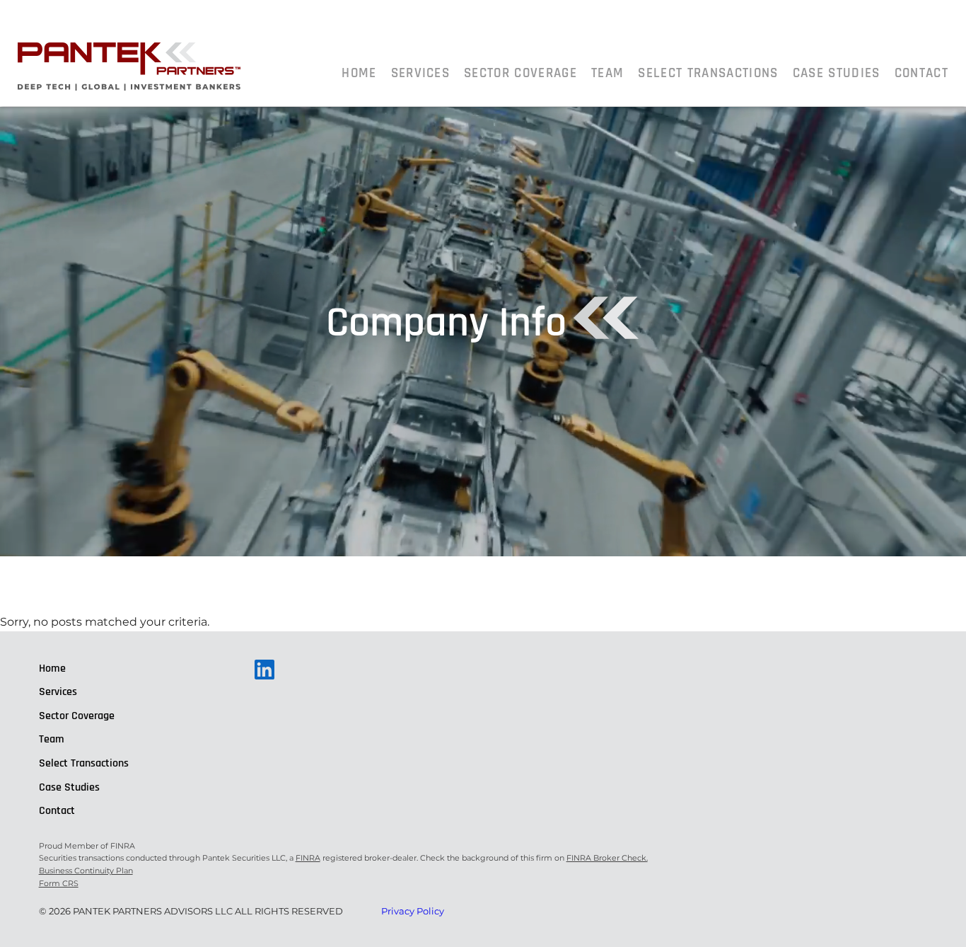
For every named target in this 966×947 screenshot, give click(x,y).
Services (420, 73)
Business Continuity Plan (86, 871)
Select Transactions (708, 73)
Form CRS (58, 883)
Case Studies (836, 73)
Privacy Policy (412, 911)
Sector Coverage (520, 73)
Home (359, 73)
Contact (921, 73)
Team (607, 73)
